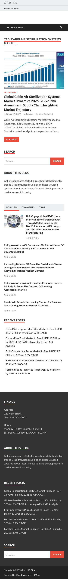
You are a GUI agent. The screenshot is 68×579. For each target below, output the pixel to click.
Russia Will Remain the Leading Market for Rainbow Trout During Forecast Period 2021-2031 (33, 303)
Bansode (30, 114)
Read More (10, 138)
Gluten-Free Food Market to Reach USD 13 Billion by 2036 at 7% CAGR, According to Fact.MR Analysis (33, 342)
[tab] (11, 207)
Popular (11, 207)
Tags (42, 207)
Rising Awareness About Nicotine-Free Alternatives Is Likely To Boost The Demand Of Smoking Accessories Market (33, 286)
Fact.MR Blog (28, 570)
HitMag (35, 575)
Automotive (10, 92)
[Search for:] (34, 161)
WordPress (21, 575)
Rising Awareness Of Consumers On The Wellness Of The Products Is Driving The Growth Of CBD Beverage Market (34, 248)
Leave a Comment (44, 114)
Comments (28, 207)
